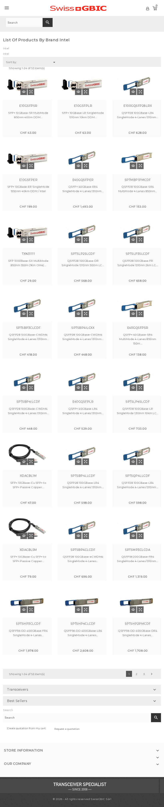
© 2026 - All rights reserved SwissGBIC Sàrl (82, 799)
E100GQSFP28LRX (137, 106)
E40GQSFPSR (137, 328)
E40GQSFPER (83, 180)
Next (152, 674)
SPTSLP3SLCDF (138, 254)
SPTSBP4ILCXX (82, 328)
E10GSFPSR (28, 106)
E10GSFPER (28, 180)
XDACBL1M (28, 476)
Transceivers (17, 689)
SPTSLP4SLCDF (138, 402)
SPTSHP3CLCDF (28, 624)
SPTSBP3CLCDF (28, 328)
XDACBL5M (28, 550)
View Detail (23, 91)
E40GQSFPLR (82, 402)
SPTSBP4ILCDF (28, 402)
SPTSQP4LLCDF (137, 476)
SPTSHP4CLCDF (83, 624)
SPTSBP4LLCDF (83, 476)
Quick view (31, 91)
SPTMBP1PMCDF (138, 180)
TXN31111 (28, 254)
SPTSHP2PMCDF (138, 624)
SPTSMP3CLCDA (137, 550)
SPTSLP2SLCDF (83, 254)
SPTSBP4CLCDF (83, 550)
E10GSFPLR (83, 106)
